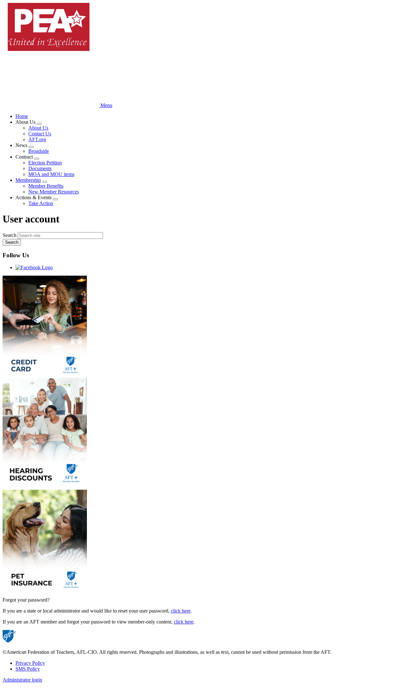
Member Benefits (45, 186)
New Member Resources (53, 191)
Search (9, 235)
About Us (38, 128)
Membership (28, 180)
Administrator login (22, 680)
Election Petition (45, 162)
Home (21, 116)
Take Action (40, 203)
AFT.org (37, 139)
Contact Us (39, 133)
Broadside (38, 151)
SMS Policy (27, 669)
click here (181, 611)
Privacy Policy (30, 663)
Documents (40, 168)
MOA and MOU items (51, 174)
